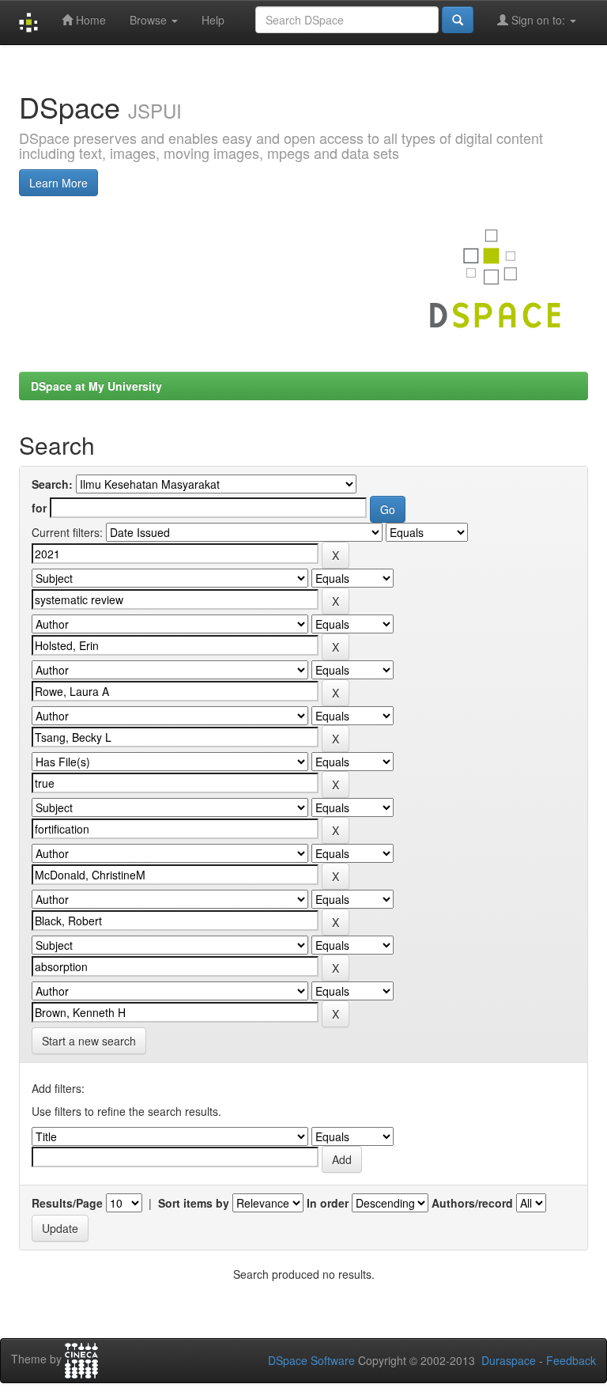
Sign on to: (538, 20)
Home (89, 20)
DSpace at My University (96, 386)
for (39, 508)
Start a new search (89, 1041)
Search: (52, 484)
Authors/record (472, 1203)
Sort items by (193, 1203)
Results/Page (67, 1203)
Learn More (58, 183)
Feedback (571, 1360)
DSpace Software (311, 1360)
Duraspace (508, 1360)
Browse (150, 20)
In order (328, 1203)
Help (213, 20)
